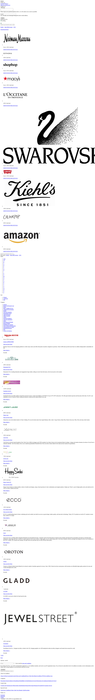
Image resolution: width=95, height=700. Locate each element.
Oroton (4, 561)
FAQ (43, 685)
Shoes (4, 320)
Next (2, 657)
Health (4, 310)
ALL (4, 258)
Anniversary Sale (4, 690)
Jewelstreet (5, 643)
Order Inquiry (31, 685)
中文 (5, 3)
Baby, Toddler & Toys (8, 308)
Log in (8, 5)
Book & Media (6, 323)
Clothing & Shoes (13, 680)
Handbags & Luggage (8, 324)
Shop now (5, 344)
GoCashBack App (48, 676)
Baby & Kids (25, 680)
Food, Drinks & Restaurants (9, 325)
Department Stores (7, 313)
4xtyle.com (5, 458)
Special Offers (12, 685)
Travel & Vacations (7, 312)
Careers (14, 676)
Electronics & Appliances (42, 680)
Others (4, 317)
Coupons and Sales (5, 685)
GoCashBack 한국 (40, 676)
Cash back (5, 298)
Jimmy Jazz (5, 415)
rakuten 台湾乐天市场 (8, 341)
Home (2, 29)
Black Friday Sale (12, 690)
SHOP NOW (6, 49)
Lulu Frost (5, 437)
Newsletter (27, 690)
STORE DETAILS (13, 49)
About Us (3, 676)
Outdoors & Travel (52, 680)
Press (6, 676)
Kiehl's (2, 27)
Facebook (3, 695)
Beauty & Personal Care (8, 305)
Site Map (34, 676)
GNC (14, 27)
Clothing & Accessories (8, 309)
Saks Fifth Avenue (8, 27)
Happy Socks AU (7, 482)
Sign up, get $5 (4, 5)
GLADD (5, 591)
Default (5, 297)
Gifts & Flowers (6, 314)
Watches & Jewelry (32, 680)
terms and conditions (26, 663)
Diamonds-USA (7, 367)
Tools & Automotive (7, 319)
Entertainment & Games (8, 327)
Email (2, 14)
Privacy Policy (29, 676)
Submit (2, 18)
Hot (4, 299)
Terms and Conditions (21, 676)
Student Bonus (25, 685)
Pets (4, 329)
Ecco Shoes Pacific (7, 509)
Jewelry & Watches (7, 330)
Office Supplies (6, 315)
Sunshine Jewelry (7, 391)
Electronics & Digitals (8, 322)
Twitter (2, 697)
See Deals (10, 344)
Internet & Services (7, 328)
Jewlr (4, 533)
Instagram (3, 696)
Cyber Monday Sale (20, 690)
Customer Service (48, 685)
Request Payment (38, 685)
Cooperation (10, 676)
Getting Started (18, 685)
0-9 (4, 260)
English (2, 3)
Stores (4, 29)
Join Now (3, 669)
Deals (7, 29)
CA (7, 3)
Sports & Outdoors (7, 318)
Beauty (18, 680)
